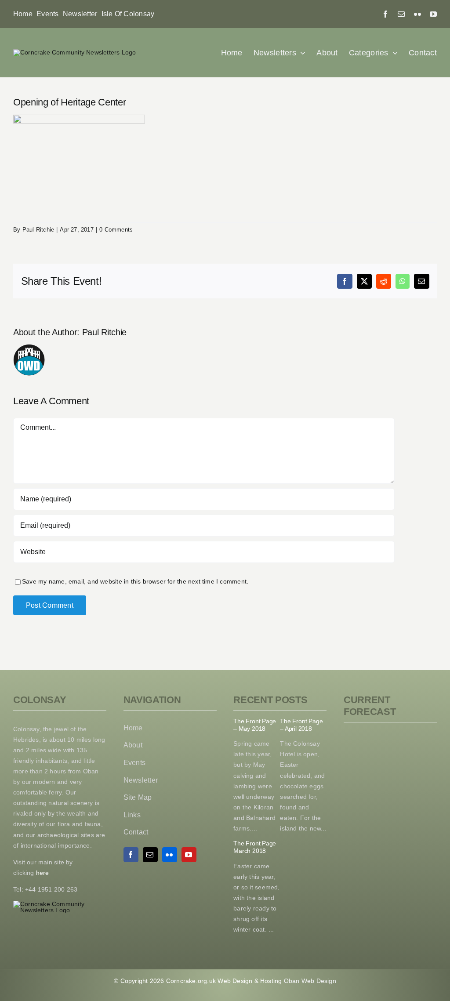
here (41, 872)
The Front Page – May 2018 (254, 725)
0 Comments (116, 229)
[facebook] (385, 14)
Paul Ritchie (38, 229)
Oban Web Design (310, 980)
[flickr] (417, 14)
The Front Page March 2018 (254, 847)
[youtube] (433, 14)
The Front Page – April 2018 (301, 725)
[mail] (401, 14)
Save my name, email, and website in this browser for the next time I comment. (135, 581)
